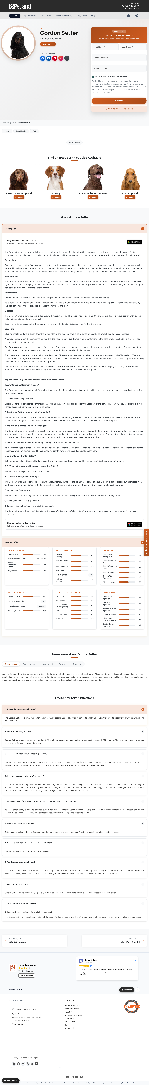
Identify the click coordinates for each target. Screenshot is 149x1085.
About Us (69, 1012)
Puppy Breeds (81, 16)
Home (4, 123)
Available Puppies (72, 1005)
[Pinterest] (28, 1064)
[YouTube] (23, 1064)
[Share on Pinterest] (54, 58)
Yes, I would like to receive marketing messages (111, 76)
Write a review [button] (27, 975)
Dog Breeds (12, 123)
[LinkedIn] (36, 1064)
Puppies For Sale (30, 16)
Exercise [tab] (62, 664)
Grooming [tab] (77, 664)
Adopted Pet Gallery (64, 16)
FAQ (34, 131)
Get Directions (20, 1024)
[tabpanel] (74, 677)
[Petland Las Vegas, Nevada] (20, 6)
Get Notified (19, 197)
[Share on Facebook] (42, 58)
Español (70, 1028)
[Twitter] (32, 1064)
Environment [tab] (47, 664)
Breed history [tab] (11, 664)
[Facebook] (14, 1064)
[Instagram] (18, 1064)
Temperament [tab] (29, 664)
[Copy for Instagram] (60, 58)
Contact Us (69, 1018)
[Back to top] (137, 989)
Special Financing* (72, 1009)
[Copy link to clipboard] (66, 58)
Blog (93, 16)
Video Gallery (46, 16)
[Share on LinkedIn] (48, 58)
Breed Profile (21, 131)
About (7, 131)
